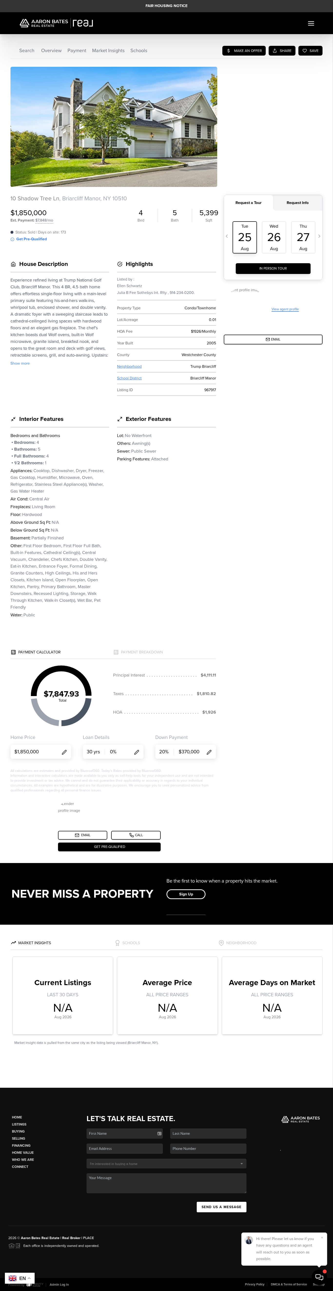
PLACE (88, 1238)
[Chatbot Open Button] (319, 1277)
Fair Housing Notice (166, 5)
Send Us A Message (222, 1207)
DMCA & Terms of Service (289, 1284)
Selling (18, 1138)
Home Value (23, 1153)
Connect (20, 1167)
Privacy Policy (254, 1284)
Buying (18, 1131)
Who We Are (23, 1160)
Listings (19, 1124)
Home (17, 1117)
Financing (21, 1146)
